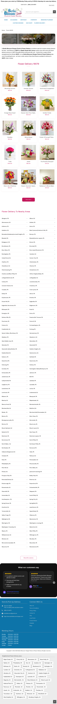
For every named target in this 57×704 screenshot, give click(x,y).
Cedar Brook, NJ (6, 258)
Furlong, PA (32, 329)
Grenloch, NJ (31, 673)
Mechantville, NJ (6, 408)
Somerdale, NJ (6, 495)
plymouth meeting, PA (36, 471)
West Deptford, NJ (8, 697)
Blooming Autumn (10, 88)
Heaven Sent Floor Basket (28, 113)
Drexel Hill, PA (5, 301)
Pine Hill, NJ (5, 467)
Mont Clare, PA (34, 416)
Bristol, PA (32, 242)
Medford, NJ (33, 408)
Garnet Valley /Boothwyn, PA (10, 333)
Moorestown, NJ (32, 659)
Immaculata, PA (6, 372)
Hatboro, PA (5, 357)
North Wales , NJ (6, 444)
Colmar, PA (5, 282)
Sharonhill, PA (5, 491)
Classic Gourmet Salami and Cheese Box (28, 186)
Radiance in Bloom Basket (47, 186)
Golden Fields (47, 113)
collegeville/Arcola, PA (8, 278)
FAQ (31, 615)
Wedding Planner (47, 20)
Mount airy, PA (33, 424)
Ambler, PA (32, 222)
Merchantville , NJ (19, 680)
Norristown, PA (6, 440)
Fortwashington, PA (35, 325)
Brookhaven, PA (6, 246)
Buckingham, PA (6, 254)
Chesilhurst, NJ (6, 266)
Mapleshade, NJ (34, 400)
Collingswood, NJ (30, 669)
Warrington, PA (6, 523)
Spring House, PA (6, 503)
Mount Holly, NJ (44, 659)
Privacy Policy (33, 610)
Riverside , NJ (18, 687)
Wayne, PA (4, 531)
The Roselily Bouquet (47, 161)
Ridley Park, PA (34, 475)
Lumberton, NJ (42, 676)
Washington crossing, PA (36, 523)
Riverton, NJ (33, 479)
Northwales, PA (6, 448)
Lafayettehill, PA (6, 380)
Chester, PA (33, 266)
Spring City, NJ (33, 499)
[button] (3, 582)
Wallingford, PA (6, 519)
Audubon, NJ (5, 230)
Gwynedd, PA (33, 345)
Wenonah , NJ (31, 693)
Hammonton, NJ (34, 353)
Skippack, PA (33, 491)
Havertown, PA (33, 361)
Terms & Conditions (34, 608)
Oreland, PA (5, 456)
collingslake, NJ (34, 278)
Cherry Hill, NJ (20, 659)
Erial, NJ (32, 309)
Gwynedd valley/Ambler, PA (9, 349)
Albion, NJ (32, 218)
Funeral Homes (33, 620)
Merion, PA (4, 416)
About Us (32, 605)
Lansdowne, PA (6, 388)
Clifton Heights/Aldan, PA (36, 274)
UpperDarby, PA (34, 511)
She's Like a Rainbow (10, 186)
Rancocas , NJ (7, 687)
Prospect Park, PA (6, 475)
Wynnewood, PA (34, 547)
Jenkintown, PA (6, 376)
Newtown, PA (5, 436)
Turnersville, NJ (6, 511)
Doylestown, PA (6, 297)
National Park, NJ (8, 683)
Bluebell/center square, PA (37, 238)
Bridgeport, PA (6, 242)
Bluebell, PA (5, 238)
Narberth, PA (5, 432)
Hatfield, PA (33, 357)
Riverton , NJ (29, 687)
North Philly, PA (34, 440)
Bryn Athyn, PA (6, 250)
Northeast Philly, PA (35, 444)
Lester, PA (32, 388)
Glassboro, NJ (33, 337)
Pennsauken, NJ (34, 460)
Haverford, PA (5, 361)
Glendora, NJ (7, 673)
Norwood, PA (33, 448)
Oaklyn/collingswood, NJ (8, 452)
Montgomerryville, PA (8, 420)
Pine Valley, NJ (33, 467)
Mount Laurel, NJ (34, 428)
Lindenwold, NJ (34, 392)
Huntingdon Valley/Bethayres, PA (39, 369)
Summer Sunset (28, 88)
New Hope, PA (33, 432)
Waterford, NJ (33, 527)
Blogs (31, 625)
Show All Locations (28, 558)
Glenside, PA (5, 345)
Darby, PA (4, 293)
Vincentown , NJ (8, 693)
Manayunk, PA (33, 396)
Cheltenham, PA (34, 262)
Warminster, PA (34, 519)
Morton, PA (5, 424)
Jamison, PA (33, 372)
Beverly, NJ (26, 666)
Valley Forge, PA (6, 515)
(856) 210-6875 (32, 4)
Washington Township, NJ (9, 527)
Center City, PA (34, 258)
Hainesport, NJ (20, 676)
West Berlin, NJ (42, 693)
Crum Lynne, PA (34, 289)
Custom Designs (18, 23)
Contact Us (32, 613)
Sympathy (34, 20)
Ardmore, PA (5, 226)
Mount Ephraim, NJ (7, 428)
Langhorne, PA (6, 384)
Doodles (9, 137)
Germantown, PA (34, 333)
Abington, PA (5, 218)
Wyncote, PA (5, 547)
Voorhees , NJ (19, 693)
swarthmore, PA (34, 507)
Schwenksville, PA (34, 487)
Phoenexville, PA (34, 463)
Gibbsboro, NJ (42, 669)
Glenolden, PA (33, 341)
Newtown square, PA (35, 436)
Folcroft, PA (33, 321)
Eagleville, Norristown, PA (9, 305)
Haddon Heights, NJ (35, 349)
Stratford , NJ (28, 690)
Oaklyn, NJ (19, 683)
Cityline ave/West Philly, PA (9, 274)
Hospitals (32, 623)
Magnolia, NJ (7, 680)
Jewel (28, 161)
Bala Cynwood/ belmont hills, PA (38, 230)
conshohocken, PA (34, 282)
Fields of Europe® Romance (47, 137)
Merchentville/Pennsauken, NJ (38, 412)
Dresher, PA (33, 297)
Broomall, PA (33, 246)
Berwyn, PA (33, 234)
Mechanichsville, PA (35, 404)
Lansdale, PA (33, 384)
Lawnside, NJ (31, 676)
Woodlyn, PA (33, 539)
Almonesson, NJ (6, 222)
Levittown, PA (5, 392)
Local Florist (32, 618)
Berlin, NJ (16, 666)
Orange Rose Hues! (10, 113)
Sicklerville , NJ (17, 690)
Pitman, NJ (5, 471)
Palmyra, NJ (33, 456)
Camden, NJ (33, 254)
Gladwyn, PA (5, 337)
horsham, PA (5, 369)
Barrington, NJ (48, 663)
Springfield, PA (33, 503)
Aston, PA (32, 226)
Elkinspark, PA (5, 309)
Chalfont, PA (5, 262)
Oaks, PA (32, 452)
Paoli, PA (4, 460)
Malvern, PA (5, 396)
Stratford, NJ (5, 507)
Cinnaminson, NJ (34, 270)
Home (6, 20)
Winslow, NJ (5, 539)
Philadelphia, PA (6, 463)
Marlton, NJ (7, 663)
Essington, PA (5, 313)
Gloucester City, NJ (19, 673)
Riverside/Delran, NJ (7, 479)
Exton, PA (32, 313)
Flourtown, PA (5, 321)
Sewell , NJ (7, 690)
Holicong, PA (5, 365)
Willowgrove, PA (34, 535)
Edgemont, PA (33, 305)
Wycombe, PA (33, 543)
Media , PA (4, 412)
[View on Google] (30, 586)
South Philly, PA (34, 495)
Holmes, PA (33, 365)
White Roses (28, 137)
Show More (28, 199)
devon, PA (32, 293)
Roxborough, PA (6, 483)
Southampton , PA (7, 499)
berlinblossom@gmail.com (10, 613)
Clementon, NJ (18, 669)
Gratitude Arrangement (47, 88)
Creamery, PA (33, 285)
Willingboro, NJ (21, 697)
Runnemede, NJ (6, 487)
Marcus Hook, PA (6, 404)
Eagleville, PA (33, 301)
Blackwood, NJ (37, 666)
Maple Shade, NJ (8, 659)
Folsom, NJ (5, 325)
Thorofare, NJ (39, 690)
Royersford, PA (34, 483)
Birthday (24, 20)
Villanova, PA (33, 515)
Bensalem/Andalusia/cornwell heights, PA (13, 234)
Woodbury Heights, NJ (35, 697)
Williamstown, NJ (6, 535)
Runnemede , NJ (41, 687)
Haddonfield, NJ (6, 353)
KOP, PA (31, 376)
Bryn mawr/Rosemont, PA (37, 250)
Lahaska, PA (33, 380)
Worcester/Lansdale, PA (8, 543)
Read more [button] (34, 580)
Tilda (9, 161)
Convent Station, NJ (7, 285)
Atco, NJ (28, 663)
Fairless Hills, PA (6, 317)
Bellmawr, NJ (7, 666)
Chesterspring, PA (7, 270)
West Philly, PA (33, 531)
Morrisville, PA (33, 420)
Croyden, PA (5, 289)
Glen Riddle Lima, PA (7, 341)
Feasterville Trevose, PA (36, 317)
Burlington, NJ (48, 666)
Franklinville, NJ (6, 329)
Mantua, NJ (5, 400)
